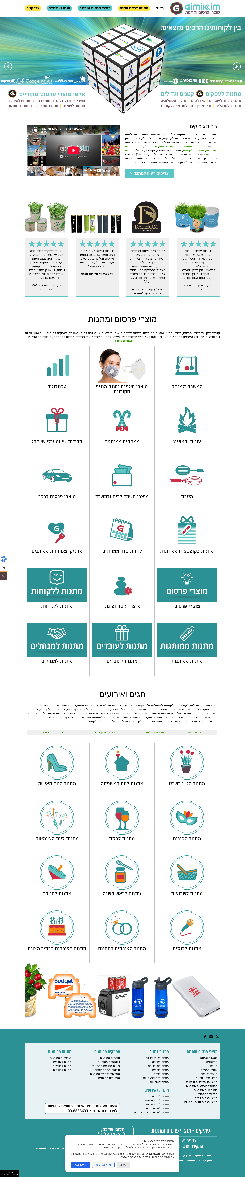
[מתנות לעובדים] (122, 656)
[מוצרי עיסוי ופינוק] (122, 601)
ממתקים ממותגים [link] (192, 146)
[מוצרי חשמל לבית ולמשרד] (122, 492)
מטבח (214, 1066)
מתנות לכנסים (160, 1096)
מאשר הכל (80, 1164)
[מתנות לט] (187, 779)
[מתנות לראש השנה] (122, 889)
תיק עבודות (204, 1160)
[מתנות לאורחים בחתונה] (122, 944)
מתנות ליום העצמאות (156, 1078)
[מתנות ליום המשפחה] (122, 779)
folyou (9, 1173)
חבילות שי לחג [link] (198, 732)
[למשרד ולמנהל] (187, 382)
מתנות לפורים (160, 1070)
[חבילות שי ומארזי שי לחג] (57, 437)
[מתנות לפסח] (122, 834)
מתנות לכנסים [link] (168, 146)
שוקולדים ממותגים (109, 1062)
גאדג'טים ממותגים (60, 1058)
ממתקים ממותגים (107, 1052)
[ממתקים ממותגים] (122, 437)
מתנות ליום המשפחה (156, 1100)
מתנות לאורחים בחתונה (155, 1108)
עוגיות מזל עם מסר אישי (105, 1066)
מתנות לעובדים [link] (146, 146)
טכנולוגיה (212, 1062)
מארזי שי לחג (209, 1074)
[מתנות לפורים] (187, 834)
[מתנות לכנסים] (187, 944)
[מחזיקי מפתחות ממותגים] (57, 546)
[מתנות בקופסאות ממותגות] (187, 546)
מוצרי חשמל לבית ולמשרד (202, 1082)
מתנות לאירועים (157, 1090)
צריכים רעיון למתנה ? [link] (149, 173)
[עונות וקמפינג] (187, 437)
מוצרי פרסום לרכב (206, 1098)
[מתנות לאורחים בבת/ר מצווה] (57, 944)
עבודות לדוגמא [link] (122, 341)
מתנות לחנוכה (160, 1062)
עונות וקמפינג (209, 1070)
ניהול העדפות (103, 1164)
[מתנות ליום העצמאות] (57, 834)
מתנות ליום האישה (157, 1104)
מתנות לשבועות (159, 1082)
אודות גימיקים (202, 1155)
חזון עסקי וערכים (180, 1155)
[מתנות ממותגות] (187, 656)
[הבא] (8, 66)
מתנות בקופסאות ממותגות (202, 1086)
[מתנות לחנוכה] (57, 889)
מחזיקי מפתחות (208, 1094)
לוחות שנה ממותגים (206, 1090)
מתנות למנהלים (62, 1066)
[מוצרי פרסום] (187, 601)
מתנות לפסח (161, 1074)
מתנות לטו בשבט (158, 1066)
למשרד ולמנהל (209, 1058)
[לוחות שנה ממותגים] (122, 546)
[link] (195, 8)
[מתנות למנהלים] (57, 656)
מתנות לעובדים (62, 1062)
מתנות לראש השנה (157, 1058)
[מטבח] (187, 492)
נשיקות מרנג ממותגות (107, 1070)
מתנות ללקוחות (62, 1070)
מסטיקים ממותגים (109, 1078)
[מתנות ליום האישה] (57, 779)
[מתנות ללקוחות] (57, 601)
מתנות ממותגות (59, 1052)
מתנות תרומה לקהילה (181, 1160)
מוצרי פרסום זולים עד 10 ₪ (201, 1102)
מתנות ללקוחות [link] (193, 150)
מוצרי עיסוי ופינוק (207, 1078)
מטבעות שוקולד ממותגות (105, 1074)
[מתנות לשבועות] (187, 889)
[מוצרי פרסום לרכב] (57, 492)
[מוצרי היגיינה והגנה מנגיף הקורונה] (122, 382)
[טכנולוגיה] (57, 382)
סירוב (123, 1164)
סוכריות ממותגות (110, 1058)
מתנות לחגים (159, 1052)
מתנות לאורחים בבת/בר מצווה (150, 1112)
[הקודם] (237, 66)
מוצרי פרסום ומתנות (202, 1052)
